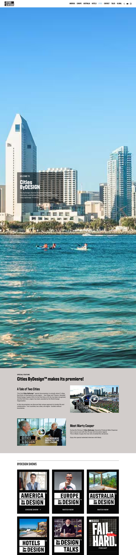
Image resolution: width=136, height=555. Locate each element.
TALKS (113, 3)
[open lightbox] (94, 399)
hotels (94, 3)
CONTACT (107, 3)
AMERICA (72, 3)
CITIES (100, 3)
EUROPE (79, 3)
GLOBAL (119, 3)
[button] (33, 509)
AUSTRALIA (86, 3)
